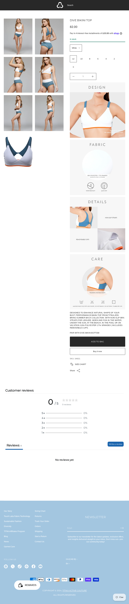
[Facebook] (33, 566)
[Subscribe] (122, 528)
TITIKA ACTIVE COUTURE (74, 590)
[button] (70, 5)
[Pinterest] (26, 566)
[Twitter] (12, 566)
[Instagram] (5, 566)
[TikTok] (19, 566)
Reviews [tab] (14, 445)
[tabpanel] (64, 473)
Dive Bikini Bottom (89, 333)
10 (81, 59)
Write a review (115, 444)
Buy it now (97, 351)
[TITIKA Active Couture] (60, 5)
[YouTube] (40, 566)
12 (73, 59)
